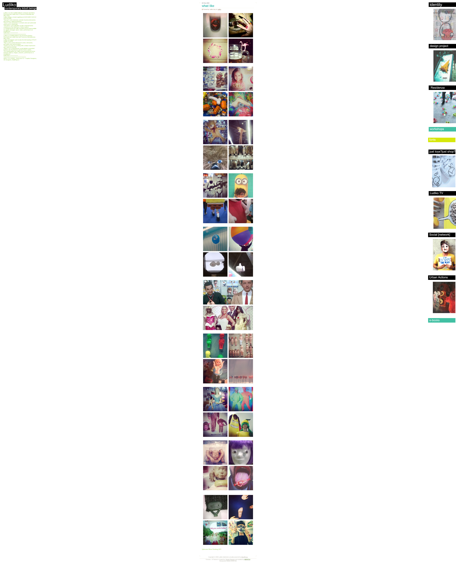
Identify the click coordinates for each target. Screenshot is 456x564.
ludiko (219, 9)
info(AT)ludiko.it (22, 32)
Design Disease (230, 559)
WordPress (244, 557)
